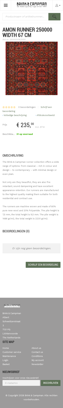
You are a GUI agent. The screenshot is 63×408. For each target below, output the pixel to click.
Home (6, 348)
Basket (6, 364)
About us (36, 348)
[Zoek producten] (54, 16)
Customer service (12, 352)
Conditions (37, 356)
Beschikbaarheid (11, 134)
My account (38, 360)
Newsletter (37, 364)
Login (5, 360)
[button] (43, 265)
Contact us (37, 352)
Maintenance (9, 356)
